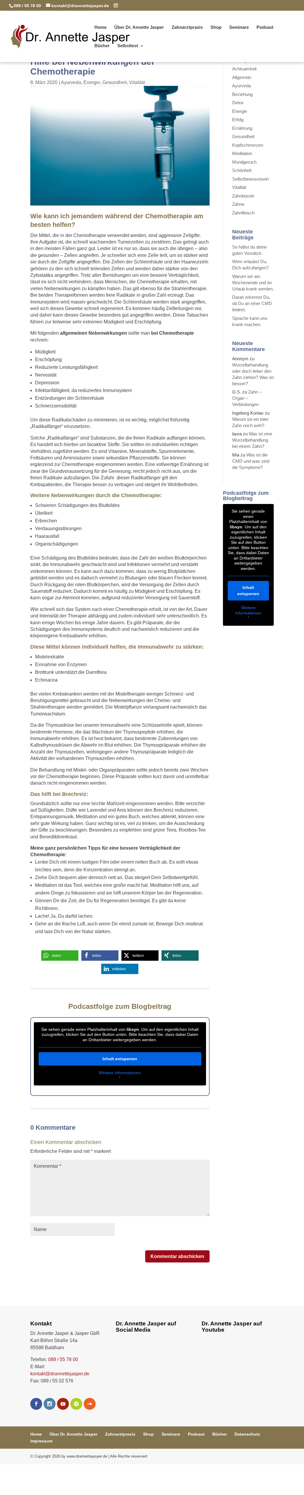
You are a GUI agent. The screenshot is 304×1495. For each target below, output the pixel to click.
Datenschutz (247, 1434)
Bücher (102, 46)
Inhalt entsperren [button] (119, 1058)
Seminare (239, 27)
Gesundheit (114, 82)
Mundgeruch (244, 162)
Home (100, 27)
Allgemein (241, 77)
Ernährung (242, 128)
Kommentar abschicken (177, 1256)
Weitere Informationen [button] (120, 1072)
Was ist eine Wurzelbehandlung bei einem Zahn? (252, 440)
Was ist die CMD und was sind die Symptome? (250, 461)
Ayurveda (71, 82)
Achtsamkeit (244, 68)
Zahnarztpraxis (187, 27)
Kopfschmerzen (247, 145)
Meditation (242, 153)
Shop (215, 27)
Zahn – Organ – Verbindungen (247, 398)
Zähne (238, 204)
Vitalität (137, 82)
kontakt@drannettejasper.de (59, 1373)
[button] (59, 955)
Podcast (264, 27)
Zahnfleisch (243, 212)
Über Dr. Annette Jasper (139, 27)
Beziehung (242, 94)
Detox (238, 102)
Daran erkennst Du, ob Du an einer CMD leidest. (252, 303)
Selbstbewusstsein (250, 178)
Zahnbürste (243, 195)
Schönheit (241, 170)
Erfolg (237, 119)
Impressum (41, 1441)
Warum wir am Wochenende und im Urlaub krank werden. (253, 282)
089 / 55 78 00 (63, 1359)
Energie (91, 82)
